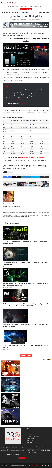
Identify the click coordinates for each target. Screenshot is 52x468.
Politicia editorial (30, 442)
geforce (48, 446)
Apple (37, 446)
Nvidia (29, 450)
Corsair (44, 446)
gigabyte (29, 448)
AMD (33, 446)
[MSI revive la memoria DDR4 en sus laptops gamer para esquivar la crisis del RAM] (15, 322)
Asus (40, 446)
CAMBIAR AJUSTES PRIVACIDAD (13, 454)
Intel (37, 448)
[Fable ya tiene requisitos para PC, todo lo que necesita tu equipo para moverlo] (15, 260)
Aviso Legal (29, 434)
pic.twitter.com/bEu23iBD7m (14, 100)
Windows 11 (30, 452)
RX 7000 (25, 32)
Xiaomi (35, 452)
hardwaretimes (10, 171)
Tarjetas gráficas (15, 6)
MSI (46, 448)
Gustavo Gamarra (16, 19)
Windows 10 (47, 450)
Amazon (29, 446)
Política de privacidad (31, 440)
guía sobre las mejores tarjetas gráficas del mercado (32, 157)
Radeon (33, 450)
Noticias (21, 9)
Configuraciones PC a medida (33, 436)
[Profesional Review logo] (10, 2)
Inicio (10, 6)
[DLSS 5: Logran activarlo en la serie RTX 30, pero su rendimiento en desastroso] (15, 239)
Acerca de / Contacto (31, 432)
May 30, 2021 (23, 103)
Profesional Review (34, 465)
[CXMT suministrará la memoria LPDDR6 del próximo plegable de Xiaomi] (15, 343)
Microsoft (42, 448)
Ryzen (37, 450)
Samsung (42, 450)
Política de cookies (30, 438)
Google (34, 448)
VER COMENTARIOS (26, 355)
